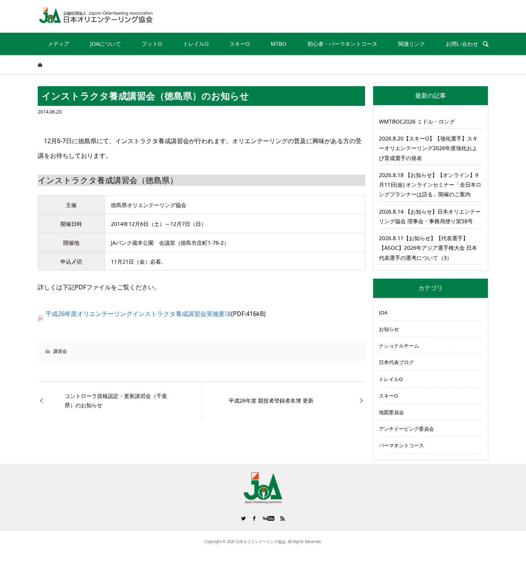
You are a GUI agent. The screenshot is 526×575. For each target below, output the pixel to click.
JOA (383, 312)
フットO (152, 43)
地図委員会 (391, 412)
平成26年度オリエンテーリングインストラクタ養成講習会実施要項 (138, 313)
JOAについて (105, 43)
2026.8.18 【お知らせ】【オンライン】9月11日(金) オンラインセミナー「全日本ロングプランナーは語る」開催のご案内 (430, 184)
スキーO (239, 43)
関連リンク (411, 43)
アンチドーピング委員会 (406, 428)
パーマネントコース (401, 445)
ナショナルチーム (399, 345)
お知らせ (389, 329)
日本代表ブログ (396, 362)
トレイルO (196, 43)
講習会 (60, 351)
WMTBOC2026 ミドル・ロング (417, 121)
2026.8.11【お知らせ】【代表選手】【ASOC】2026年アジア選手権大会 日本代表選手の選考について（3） (428, 247)
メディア (58, 43)
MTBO (278, 43)
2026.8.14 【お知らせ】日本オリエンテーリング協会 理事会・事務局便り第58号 (430, 216)
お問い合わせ (462, 43)
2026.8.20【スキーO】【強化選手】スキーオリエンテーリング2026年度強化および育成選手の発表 (428, 148)
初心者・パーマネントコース (342, 43)
